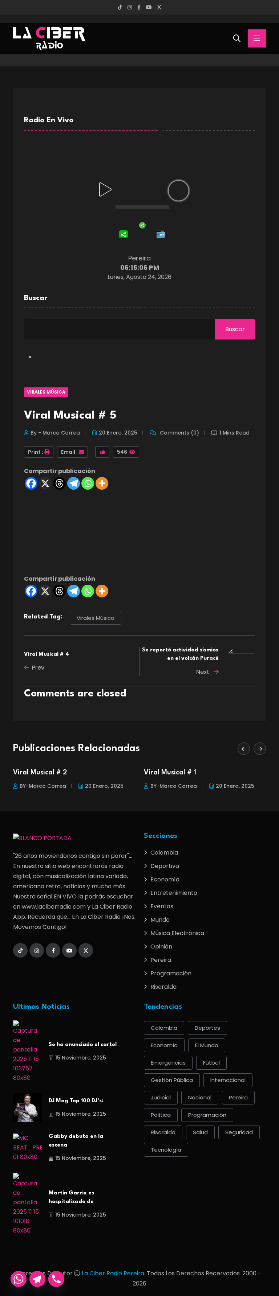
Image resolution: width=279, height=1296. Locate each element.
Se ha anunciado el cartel (83, 1045)
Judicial (161, 1097)
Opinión (161, 946)
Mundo (160, 919)
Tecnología (166, 1149)
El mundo (206, 1045)
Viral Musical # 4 (46, 654)
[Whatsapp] (87, 483)
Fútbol (211, 1062)
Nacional (199, 1097)
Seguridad (239, 1132)
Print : (35, 452)
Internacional (228, 1080)
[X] (45, 483)
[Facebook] (31, 483)
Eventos (161, 906)
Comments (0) (178, 432)
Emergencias (168, 1062)
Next (203, 672)
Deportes (207, 1028)
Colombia (164, 852)
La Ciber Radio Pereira (113, 1273)
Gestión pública (172, 1080)
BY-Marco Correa (43, 786)
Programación (170, 973)
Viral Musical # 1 (170, 772)
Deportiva (164, 866)
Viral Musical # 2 (40, 772)
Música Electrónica (177, 933)
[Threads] (59, 483)
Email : (69, 452)
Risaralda (163, 987)
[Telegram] (73, 483)
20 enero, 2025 (118, 432)
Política (161, 1115)
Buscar (36, 298)
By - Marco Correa (55, 432)
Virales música (95, 618)
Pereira (160, 960)
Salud (200, 1132)
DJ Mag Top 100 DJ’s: (76, 1101)
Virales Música (46, 392)
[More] (102, 483)
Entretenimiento (173, 893)
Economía (164, 879)
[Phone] (56, 1279)
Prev (38, 667)
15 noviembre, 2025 (80, 1057)
